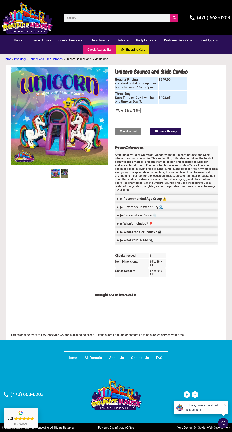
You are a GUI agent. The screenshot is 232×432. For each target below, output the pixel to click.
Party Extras (144, 40)
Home (18, 40)
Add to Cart (129, 131)
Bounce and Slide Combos (46, 59)
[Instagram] (195, 394)
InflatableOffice (124, 427)
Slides (121, 40)
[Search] (174, 18)
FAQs (160, 358)
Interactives (98, 40)
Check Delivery (167, 131)
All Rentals (93, 358)
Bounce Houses (40, 40)
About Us (116, 358)
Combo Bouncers (70, 40)
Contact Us (140, 358)
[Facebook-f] (187, 394)
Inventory (20, 59)
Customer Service (176, 40)
